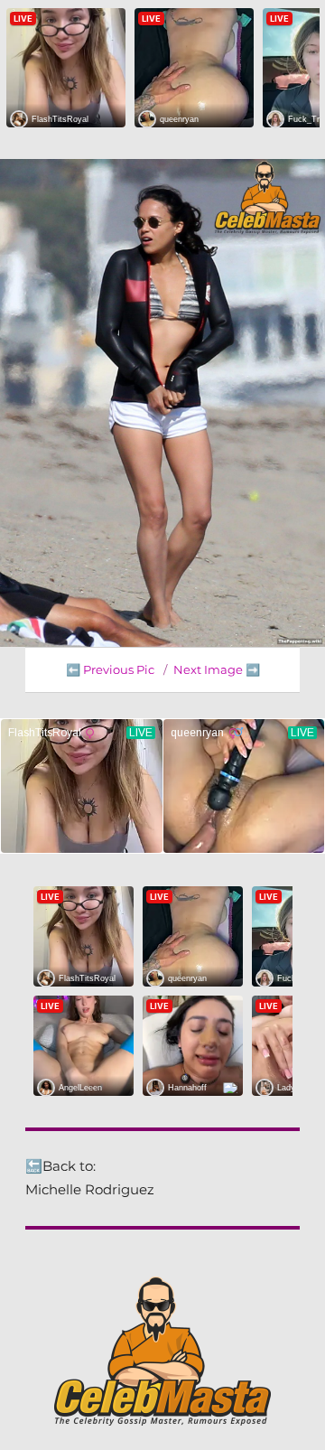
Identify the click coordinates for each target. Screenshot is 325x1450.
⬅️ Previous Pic (110, 669)
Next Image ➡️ (216, 669)
